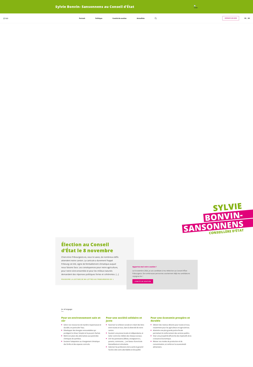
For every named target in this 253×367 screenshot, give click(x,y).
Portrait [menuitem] (82, 18)
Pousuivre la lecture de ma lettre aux (86, 279)
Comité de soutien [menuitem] (119, 18)
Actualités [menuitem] (141, 18)
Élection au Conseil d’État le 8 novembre (87, 247)
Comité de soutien (143, 281)
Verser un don (231, 18)
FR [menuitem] (245, 18)
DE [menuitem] (249, 18)
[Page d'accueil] (196, 6)
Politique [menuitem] (98, 18)
